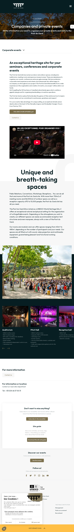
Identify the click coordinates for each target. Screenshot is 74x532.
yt (47, 475)
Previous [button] (3, 348)
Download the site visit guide (37, 440)
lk (43, 475)
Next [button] (8, 348)
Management (59, 508)
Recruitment (58, 513)
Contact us (15, 118)
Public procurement (61, 510)
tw (30, 475)
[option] (37, 227)
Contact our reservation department (14, 387)
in (39, 475)
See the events (37, 460)
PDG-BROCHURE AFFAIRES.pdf (24, 112)
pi (35, 475)
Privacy (45, 499)
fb (26, 475)
